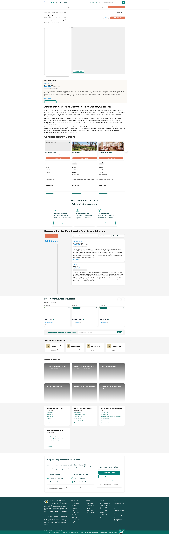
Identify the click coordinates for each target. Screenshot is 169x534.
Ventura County (77, 422)
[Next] (123, 299)
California (53, 12)
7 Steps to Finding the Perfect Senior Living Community (56, 367)
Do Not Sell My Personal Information (76, 521)
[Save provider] (123, 12)
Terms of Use (57, 522)
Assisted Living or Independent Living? (111, 387)
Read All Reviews (50, 101)
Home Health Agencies (106, 420)
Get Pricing (58, 158)
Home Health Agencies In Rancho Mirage (56, 443)
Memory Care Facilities (106, 422)
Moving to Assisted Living (55, 386)
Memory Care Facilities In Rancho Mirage (55, 438)
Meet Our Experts (105, 505)
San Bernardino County (79, 414)
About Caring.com (105, 503)
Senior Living (47, 12)
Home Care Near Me (119, 514)
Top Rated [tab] (53, 302)
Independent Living (48, 83)
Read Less (70, 340)
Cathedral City (49, 414)
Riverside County (78, 412)
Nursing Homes (105, 418)
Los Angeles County (78, 420)
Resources (75, 510)
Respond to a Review (109, 476)
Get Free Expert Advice (62, 223)
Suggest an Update (109, 472)
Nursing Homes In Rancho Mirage (54, 436)
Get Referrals (89, 510)
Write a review (52, 236)
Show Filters (117, 236)
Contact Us (103, 518)
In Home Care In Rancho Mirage (53, 440)
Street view (79, 71)
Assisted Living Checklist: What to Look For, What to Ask (84, 367)
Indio (47, 420)
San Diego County (78, 416)
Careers (102, 516)
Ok (121, 532)
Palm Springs (49, 416)
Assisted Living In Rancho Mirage (54, 434)
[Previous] (119, 299)
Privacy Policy (75, 518)
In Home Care (104, 414)
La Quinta (48, 418)
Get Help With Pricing (118, 17)
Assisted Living (104, 412)
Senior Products (76, 512)
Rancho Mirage (49, 412)
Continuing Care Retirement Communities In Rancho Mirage (56, 445)
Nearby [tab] (46, 302)
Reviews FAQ (103, 514)
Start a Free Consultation (116, 7)
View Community (50, 193)
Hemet (48, 422)
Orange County (77, 418)
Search (120, 332)
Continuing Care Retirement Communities (111, 416)
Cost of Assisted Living (108, 366)
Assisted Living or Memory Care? (84, 386)
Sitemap (74, 514)
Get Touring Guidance (106, 223)
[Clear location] (116, 332)
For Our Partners (90, 512)
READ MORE (47, 98)
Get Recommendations (84, 223)
